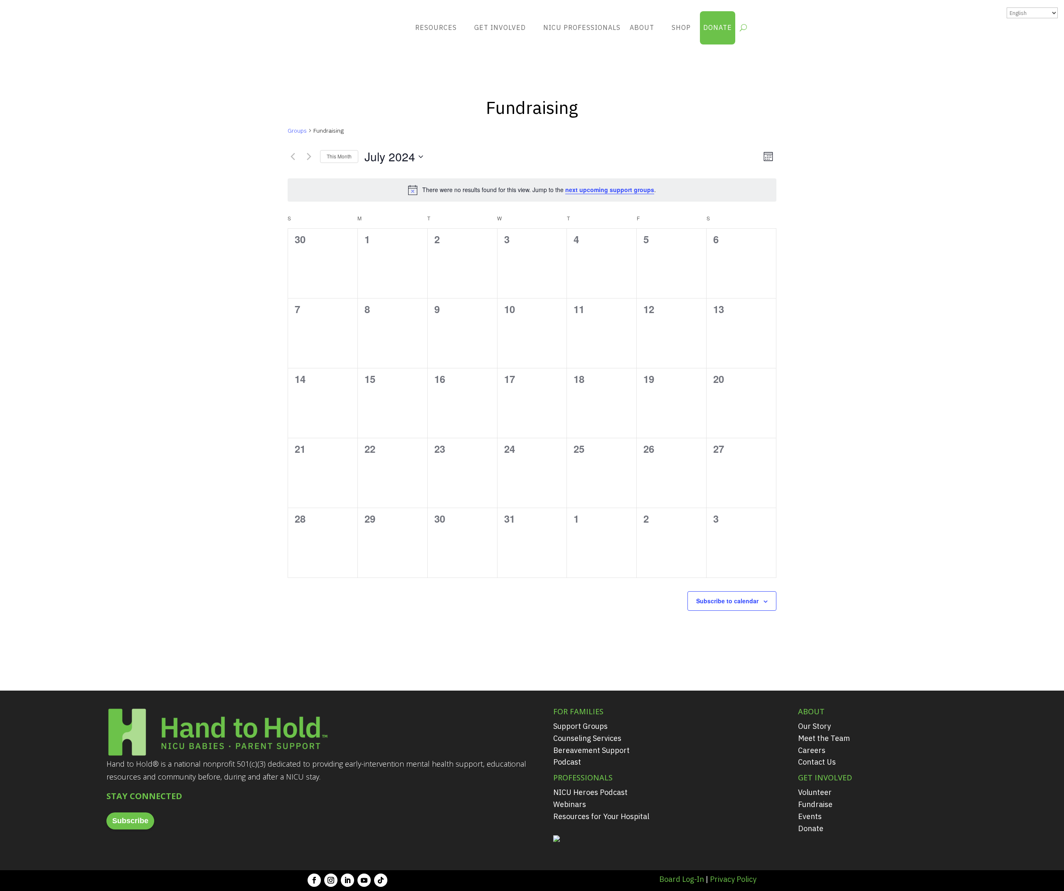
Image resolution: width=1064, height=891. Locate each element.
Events (810, 816)
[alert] (532, 190)
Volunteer (815, 792)
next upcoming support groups (609, 189)
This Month (339, 156)
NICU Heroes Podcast (590, 792)
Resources (436, 27)
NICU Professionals (582, 27)
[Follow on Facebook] (314, 880)
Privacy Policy (733, 879)
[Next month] (309, 157)
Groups (297, 130)
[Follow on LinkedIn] (347, 880)
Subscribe (130, 821)
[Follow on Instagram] (330, 880)
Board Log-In (681, 879)
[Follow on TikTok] (380, 880)
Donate (717, 27)
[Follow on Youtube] (364, 880)
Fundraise (815, 804)
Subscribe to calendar (727, 601)
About (642, 27)
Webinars (569, 804)
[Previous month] (293, 157)
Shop (681, 27)
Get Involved (500, 27)
